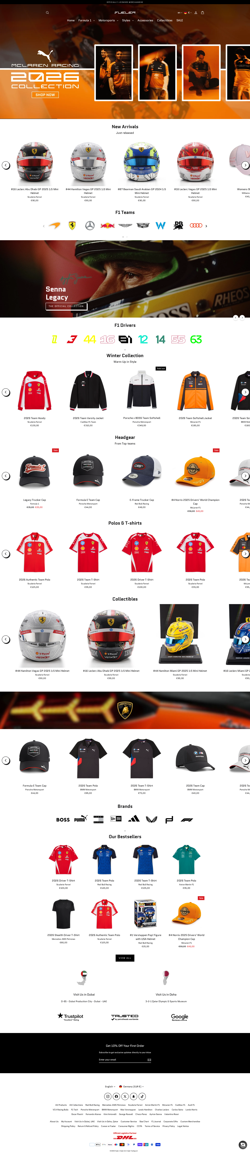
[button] (243, 1145)
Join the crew (187, 1136)
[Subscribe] (211, 1126)
